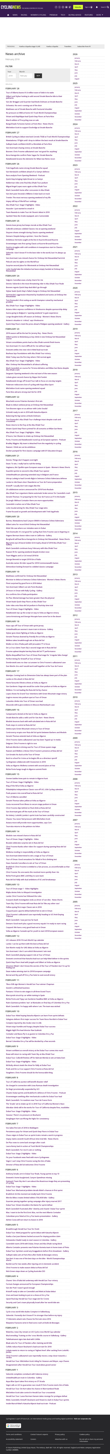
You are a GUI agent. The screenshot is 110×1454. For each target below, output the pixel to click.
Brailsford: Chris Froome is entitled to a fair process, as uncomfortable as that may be (38, 868)
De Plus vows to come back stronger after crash (25, 1142)
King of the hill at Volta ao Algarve (19, 786)
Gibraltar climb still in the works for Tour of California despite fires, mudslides (37, 1107)
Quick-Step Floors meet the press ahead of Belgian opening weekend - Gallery (37, 324)
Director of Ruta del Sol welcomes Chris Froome (25, 1165)
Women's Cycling (38, 15)
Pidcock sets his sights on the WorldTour (22, 262)
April (76, 67)
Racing (24, 15)
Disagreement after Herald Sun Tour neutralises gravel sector (31, 1365)
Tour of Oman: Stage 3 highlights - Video (22, 782)
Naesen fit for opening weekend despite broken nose (27, 552)
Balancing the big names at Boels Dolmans (23, 416)
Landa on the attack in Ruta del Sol (20, 679)
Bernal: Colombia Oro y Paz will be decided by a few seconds (30, 1041)
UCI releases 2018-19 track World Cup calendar (25, 940)
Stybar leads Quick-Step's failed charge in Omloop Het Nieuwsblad (33, 291)
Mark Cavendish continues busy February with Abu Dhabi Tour (31, 548)
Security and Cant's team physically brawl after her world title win (33, 1302)
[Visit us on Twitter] (59, 7)
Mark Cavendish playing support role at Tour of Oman (28, 955)
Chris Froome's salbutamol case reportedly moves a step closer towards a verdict (36, 1357)
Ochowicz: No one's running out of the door (24, 105)
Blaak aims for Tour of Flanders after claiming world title (29, 1343)
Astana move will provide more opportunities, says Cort (29, 822)
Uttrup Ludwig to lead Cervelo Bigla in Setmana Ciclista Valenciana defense (36, 478)
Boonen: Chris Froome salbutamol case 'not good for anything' (31, 151)
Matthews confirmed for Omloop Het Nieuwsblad (26, 576)
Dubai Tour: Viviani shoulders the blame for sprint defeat (29, 1205)
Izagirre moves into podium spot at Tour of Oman (26, 697)
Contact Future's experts (39, 1434)
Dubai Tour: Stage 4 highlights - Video (21, 1061)
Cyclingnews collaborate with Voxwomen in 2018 (26, 762)
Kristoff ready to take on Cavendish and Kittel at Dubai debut (31, 1291)
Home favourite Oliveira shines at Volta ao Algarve (26, 683)
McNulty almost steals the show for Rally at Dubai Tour (28, 1065)
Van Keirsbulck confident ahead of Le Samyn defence (27, 172)
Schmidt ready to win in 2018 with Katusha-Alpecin (26, 412)
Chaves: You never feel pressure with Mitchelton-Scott (28, 819)
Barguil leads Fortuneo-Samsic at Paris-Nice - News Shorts (29, 124)
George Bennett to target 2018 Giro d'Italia (23, 559)
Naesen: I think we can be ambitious (20, 447)
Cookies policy (84, 1434)
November (78, 117)
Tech (63, 15)
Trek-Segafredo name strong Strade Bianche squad (27, 168)
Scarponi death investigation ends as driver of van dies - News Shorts (34, 900)
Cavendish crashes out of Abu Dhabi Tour (23, 504)
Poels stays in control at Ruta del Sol (20, 725)
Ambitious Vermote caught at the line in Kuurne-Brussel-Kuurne (32, 240)
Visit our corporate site (82, 1419)
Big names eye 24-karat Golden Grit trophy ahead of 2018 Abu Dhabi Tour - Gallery (36, 544)
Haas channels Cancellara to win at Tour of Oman (26, 863)
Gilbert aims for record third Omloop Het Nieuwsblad (28, 524)
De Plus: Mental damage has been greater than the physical (30, 598)
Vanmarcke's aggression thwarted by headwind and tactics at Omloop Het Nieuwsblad (36, 296)
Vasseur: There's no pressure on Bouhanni (23, 1115)
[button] (105, 7)
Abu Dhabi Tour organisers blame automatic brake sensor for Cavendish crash (38, 493)
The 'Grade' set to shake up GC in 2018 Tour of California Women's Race (35, 1104)
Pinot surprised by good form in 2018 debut (24, 583)
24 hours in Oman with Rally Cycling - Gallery (24, 590)
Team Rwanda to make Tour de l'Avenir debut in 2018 (28, 212)
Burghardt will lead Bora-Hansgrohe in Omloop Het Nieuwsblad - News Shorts (38, 539)
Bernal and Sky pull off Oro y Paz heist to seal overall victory (30, 975)
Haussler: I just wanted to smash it (20, 208)
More (98, 15)
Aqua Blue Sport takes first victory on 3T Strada (25, 1381)
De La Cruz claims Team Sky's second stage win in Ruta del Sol (31, 647)
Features (89, 15)
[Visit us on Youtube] (66, 7)
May (76, 70)
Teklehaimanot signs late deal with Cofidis (23, 1339)
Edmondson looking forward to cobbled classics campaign (29, 567)
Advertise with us (61, 1439)
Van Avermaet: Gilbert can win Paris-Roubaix (24, 587)
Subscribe (78, 7)
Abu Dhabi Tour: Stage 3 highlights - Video (23, 361)
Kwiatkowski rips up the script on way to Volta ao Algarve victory (32, 613)
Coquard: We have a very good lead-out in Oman (26, 927)
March (77, 64)
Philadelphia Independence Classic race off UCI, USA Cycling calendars (34, 789)
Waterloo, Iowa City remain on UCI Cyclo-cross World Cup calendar (33, 1332)
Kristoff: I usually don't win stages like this (23, 486)
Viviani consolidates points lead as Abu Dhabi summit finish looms (33, 342)
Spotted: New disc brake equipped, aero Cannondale (27, 216)
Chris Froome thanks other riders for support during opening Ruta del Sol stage (36, 847)
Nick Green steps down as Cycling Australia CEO (25, 1271)
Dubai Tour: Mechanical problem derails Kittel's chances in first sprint (34, 1190)
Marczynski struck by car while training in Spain (25, 995)
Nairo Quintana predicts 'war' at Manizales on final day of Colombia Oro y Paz (38, 1003)
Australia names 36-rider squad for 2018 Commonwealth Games (32, 563)
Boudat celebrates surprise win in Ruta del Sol (24, 843)
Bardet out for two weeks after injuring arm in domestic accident (32, 1264)
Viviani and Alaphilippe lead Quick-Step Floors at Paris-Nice (30, 116)
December (78, 120)
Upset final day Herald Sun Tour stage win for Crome (27, 1299)
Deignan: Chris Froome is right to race (21, 743)
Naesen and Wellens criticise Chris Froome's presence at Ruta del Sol (34, 751)
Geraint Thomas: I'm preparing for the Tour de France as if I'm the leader (35, 497)
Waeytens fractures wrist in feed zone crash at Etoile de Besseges (32, 1323)
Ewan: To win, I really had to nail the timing (23, 463)
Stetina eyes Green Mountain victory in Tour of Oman (28, 729)
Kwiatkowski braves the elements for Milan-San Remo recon (30, 159)
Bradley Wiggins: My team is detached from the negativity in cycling (33, 443)
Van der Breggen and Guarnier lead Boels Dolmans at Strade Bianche (34, 102)
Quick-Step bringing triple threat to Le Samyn (24, 179)
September (78, 111)
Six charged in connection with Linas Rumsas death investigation (32, 1085)
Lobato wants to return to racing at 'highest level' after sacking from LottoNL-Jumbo (37, 1351)
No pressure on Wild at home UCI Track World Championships (31, 113)
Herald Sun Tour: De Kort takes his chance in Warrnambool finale (32, 1389)
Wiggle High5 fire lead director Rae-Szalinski (24, 1030)
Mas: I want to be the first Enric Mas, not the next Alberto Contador (33, 1212)
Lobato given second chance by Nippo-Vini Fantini (26, 377)
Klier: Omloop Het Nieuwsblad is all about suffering (27, 364)
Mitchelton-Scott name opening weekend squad (25, 388)
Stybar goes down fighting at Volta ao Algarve (24, 633)
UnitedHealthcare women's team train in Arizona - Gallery (29, 629)
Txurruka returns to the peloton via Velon (23, 826)
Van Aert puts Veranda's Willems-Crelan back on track (28, 194)
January (77, 58)
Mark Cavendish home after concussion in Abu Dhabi (27, 190)
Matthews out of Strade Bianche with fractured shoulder (29, 109)
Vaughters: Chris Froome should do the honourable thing (29, 1072)
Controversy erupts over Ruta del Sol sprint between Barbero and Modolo (36, 732)
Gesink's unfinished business (18, 988)
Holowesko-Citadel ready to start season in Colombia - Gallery (31, 1240)
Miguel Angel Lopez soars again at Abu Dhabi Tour (26, 186)
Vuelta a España (52, 46)
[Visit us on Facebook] (56, 7)
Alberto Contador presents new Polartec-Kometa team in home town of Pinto (37, 1247)
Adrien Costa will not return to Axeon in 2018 (24, 1220)
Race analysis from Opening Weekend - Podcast (25, 175)
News (15, 15)
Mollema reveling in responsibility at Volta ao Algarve (27, 852)
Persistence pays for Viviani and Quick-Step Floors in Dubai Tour (32, 1131)
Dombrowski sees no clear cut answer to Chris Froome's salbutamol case (36, 662)
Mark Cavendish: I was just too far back (22, 920)
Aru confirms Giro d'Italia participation (21, 594)
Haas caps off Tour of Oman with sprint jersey (25, 625)
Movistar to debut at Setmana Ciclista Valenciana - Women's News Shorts (36, 579)
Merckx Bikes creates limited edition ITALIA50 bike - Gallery (30, 1197)
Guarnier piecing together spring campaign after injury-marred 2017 (34, 1201)
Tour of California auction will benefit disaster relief (27, 1082)
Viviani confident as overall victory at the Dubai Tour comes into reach (34, 1050)
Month (22, 71)
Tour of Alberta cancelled (16, 797)
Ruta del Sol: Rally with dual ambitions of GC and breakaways (31, 879)
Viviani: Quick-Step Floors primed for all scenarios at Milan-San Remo (34, 428)
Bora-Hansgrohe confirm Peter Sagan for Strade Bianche (29, 155)
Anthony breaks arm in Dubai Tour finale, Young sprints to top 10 (32, 1174)
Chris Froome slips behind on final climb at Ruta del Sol (28, 808)
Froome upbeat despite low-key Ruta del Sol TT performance (30, 651)
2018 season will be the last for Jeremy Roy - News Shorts (29, 333)
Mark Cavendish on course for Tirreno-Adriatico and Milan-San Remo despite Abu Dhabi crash (37, 369)
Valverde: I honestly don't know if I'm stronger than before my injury (34, 1315)
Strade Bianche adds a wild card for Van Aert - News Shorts (30, 717)
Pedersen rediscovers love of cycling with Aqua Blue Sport (29, 384)
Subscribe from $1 (84, 46)
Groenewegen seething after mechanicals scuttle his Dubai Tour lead (34, 1096)
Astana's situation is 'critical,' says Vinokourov (25, 320)
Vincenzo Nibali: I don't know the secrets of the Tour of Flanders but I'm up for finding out (38, 967)
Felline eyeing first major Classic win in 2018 (24, 907)
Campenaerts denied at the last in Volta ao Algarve (26, 714)
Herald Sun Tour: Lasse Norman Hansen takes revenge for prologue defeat (36, 1396)
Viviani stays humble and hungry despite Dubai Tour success (30, 1026)
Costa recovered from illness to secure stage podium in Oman (31, 804)
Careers (33, 1439)
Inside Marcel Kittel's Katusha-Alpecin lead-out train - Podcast (31, 1403)
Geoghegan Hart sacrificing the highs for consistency (27, 1118)
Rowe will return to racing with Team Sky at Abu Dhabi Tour (30, 1054)
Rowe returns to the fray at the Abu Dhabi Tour (25, 425)
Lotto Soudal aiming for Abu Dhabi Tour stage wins (27, 508)
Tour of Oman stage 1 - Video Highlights (22, 888)
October (77, 114)
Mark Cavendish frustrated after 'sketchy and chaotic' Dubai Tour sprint (35, 1209)
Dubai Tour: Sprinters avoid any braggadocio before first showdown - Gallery (37, 1251)
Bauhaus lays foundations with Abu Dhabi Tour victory (28, 353)
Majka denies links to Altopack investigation (24, 892)
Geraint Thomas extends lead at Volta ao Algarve (26, 736)
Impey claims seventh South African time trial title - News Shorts (32, 1139)
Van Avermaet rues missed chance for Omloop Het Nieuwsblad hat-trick (35, 258)
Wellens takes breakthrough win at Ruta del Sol (25, 640)
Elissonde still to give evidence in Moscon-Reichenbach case (30, 705)
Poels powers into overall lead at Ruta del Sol (24, 793)
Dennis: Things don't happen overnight (22, 460)
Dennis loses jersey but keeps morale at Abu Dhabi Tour (29, 225)
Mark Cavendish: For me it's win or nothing (23, 1150)
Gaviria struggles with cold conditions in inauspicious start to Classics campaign (34, 248)
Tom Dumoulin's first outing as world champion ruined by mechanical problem (34, 301)
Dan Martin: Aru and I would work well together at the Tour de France (34, 666)
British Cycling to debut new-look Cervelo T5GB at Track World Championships (38, 137)
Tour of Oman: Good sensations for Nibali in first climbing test (31, 859)
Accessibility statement (14, 1439)
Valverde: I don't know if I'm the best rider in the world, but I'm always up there (36, 253)
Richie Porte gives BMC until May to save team (25, 876)
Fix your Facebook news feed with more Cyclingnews (27, 1157)
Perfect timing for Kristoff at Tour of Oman (23, 659)
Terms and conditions (14, 1434)
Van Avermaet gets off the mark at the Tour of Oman (27, 811)
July (76, 76)
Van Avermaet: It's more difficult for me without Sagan (28, 346)
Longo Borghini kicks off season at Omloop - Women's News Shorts (33, 316)
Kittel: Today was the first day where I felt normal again (28, 357)
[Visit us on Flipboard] (70, 7)
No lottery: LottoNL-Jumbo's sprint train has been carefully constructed (35, 815)
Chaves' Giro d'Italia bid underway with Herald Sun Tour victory (32, 1280)
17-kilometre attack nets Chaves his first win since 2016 (28, 1319)
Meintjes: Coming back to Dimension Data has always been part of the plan (36, 675)
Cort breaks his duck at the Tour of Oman (23, 754)
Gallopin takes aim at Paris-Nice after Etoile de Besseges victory (32, 1255)
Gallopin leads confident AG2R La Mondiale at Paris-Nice (29, 144)
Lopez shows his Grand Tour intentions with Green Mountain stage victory (36, 694)
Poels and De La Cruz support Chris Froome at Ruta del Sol (30, 1069)
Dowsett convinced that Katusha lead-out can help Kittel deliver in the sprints (37, 958)
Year (9, 71)
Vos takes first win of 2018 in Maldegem (22, 1128)
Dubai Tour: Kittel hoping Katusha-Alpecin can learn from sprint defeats (35, 1015)
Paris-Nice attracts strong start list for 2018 (23, 392)
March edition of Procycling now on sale (22, 120)
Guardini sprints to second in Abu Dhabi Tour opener (27, 471)
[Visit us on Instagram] (63, 7)
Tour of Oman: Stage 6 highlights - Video (22, 609)
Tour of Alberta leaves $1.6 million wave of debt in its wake (30, 92)
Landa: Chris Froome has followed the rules (23, 896)
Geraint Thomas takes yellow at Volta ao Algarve (25, 800)
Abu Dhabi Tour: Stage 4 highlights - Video (23, 305)
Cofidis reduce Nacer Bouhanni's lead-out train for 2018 (28, 1346)
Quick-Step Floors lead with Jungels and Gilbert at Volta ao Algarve (33, 962)
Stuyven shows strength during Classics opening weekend (29, 232)
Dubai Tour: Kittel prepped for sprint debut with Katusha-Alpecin (32, 1232)
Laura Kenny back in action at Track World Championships (29, 1146)
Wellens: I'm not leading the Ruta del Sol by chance (26, 690)
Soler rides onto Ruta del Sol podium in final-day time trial (29, 605)
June (76, 73)
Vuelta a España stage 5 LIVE (29, 46)
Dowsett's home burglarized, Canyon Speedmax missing (29, 1177)
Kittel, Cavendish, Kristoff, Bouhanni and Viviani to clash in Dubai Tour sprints (37, 1400)
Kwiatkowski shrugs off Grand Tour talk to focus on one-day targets (33, 381)
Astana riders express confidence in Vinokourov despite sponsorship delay (36, 309)
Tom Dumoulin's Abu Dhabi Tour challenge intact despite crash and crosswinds (33, 420)
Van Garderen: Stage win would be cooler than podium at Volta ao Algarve (36, 686)
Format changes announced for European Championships (29, 1284)
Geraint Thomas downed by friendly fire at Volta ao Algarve (30, 636)
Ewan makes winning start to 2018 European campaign (28, 971)
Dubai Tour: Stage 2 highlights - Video (21, 1153)
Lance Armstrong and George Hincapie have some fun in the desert (33, 616)
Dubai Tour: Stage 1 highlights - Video (21, 1186)
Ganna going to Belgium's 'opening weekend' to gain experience (32, 313)
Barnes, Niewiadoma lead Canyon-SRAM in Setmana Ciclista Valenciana (35, 521)
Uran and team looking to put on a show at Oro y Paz (27, 1295)
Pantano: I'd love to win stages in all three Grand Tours (28, 991)
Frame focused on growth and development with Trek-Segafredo (32, 511)
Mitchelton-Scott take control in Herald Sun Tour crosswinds (30, 1392)
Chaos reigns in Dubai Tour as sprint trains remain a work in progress (34, 1135)
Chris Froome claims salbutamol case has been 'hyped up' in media (33, 740)
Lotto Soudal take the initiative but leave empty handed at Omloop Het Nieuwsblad (35, 270)
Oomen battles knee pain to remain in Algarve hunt (27, 778)
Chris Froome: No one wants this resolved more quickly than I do (32, 872)
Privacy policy (60, 1434)
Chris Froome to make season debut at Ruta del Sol (27, 1267)
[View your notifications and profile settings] (97, 7)
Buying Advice (75, 15)
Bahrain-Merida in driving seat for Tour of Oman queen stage (31, 747)
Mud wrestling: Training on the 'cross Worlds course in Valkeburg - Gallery (36, 1335)
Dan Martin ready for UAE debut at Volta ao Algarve (27, 947)
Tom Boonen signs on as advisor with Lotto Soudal (26, 408)
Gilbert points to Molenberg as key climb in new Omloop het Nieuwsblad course (35, 338)
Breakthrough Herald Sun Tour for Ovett (22, 1229)
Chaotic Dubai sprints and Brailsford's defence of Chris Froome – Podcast (36, 1093)
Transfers (67, 46)
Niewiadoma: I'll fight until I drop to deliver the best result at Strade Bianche (37, 140)
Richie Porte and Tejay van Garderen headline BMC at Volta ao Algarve (34, 999)
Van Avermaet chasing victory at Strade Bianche (25, 148)
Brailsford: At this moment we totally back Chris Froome (29, 1194)
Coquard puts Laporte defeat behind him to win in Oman (29, 911)
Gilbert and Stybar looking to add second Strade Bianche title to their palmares (34, 97)
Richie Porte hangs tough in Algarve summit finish (26, 769)
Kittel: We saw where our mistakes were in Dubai (26, 528)
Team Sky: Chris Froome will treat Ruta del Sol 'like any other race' (33, 903)
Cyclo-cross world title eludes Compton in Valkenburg (28, 1311)
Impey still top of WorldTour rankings (21, 201)
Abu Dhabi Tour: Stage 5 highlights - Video (23, 205)
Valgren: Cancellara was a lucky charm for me (24, 280)
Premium (53, 15)
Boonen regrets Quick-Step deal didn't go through (26, 287)
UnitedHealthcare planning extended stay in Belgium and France (32, 474)
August (77, 79)
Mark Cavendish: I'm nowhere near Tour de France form (29, 1100)
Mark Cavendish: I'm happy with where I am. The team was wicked (33, 1006)
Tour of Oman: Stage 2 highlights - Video (22, 839)
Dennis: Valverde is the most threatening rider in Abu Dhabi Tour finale (35, 284)
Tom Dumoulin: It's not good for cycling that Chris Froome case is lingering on (37, 532)
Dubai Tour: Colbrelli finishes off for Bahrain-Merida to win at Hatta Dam (35, 1058)
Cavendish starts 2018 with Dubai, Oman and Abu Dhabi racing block (34, 1244)
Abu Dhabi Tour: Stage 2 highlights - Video (23, 432)
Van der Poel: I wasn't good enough (20, 1288)
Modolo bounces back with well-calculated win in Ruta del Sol (31, 721)
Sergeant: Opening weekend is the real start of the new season (31, 373)
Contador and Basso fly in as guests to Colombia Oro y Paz (30, 1034)
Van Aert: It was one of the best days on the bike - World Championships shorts (35, 1259)
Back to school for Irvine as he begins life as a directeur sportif (31, 758)
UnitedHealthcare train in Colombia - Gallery (24, 1378)
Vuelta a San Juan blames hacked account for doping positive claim (33, 1236)
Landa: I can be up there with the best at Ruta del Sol (27, 944)
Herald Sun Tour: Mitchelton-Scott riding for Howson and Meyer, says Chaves (37, 1361)
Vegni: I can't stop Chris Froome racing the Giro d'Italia (28, 1161)
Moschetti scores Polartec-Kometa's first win (24, 401)
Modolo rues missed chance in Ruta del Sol (23, 835)
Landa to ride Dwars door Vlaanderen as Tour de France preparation (34, 482)
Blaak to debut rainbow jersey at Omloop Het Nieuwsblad (29, 405)
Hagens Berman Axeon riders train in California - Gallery (29, 535)
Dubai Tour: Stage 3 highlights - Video (21, 1111)
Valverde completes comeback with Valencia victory (27, 1374)
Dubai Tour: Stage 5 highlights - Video (21, 1037)
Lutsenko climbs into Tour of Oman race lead (24, 701)
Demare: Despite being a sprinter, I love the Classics (27, 236)
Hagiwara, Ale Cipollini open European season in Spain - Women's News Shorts (38, 467)
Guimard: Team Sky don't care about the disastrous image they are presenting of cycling (38, 1182)
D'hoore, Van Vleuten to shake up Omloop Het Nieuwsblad (30, 436)
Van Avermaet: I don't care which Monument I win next (28, 951)
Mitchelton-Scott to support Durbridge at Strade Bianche (29, 127)
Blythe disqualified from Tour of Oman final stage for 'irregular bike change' (37, 655)
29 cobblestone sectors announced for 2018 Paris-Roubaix (29, 489)
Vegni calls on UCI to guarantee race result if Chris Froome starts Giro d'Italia (37, 1385)
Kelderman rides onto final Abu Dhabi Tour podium (27, 183)
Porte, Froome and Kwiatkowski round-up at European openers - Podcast (36, 440)
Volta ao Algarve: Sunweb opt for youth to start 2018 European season (34, 931)
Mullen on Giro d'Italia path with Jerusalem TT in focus (28, 644)
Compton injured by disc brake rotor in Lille (23, 1023)
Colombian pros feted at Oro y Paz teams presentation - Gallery (32, 1216)
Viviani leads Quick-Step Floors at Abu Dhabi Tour (26, 601)
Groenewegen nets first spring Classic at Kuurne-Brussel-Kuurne (32, 243)
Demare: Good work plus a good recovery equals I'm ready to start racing (36, 923)
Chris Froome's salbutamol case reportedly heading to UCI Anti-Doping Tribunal (35, 915)
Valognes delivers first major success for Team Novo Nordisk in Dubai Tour (36, 1019)
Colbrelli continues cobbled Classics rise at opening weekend (30, 229)
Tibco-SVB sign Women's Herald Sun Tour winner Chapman (30, 984)
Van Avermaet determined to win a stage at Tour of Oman (29, 856)
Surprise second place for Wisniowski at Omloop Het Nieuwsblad (32, 265)
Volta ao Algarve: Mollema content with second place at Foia (30, 765)
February (78, 61)
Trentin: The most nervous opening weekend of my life (28, 197)
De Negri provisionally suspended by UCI (22, 1089)
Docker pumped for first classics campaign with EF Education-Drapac (34, 451)
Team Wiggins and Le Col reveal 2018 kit (22, 555)
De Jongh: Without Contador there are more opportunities (29, 500)
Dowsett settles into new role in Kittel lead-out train (27, 350)
